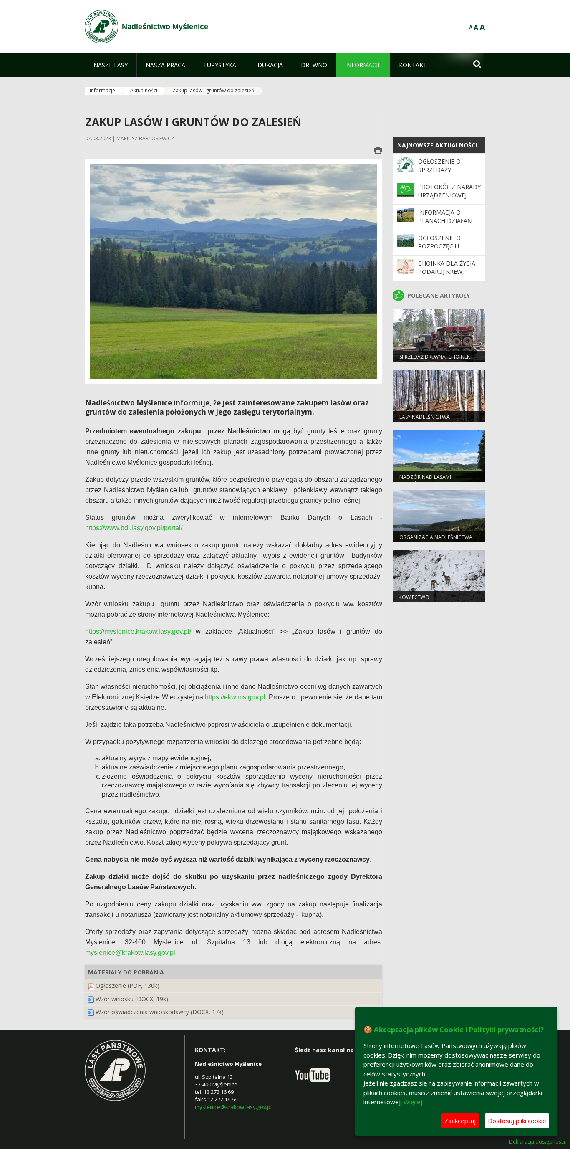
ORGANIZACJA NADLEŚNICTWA (435, 537)
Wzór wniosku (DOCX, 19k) (132, 999)
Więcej (413, 1102)
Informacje (102, 90)
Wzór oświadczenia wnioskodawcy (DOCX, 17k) (160, 1012)
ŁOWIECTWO (414, 597)
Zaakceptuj (460, 1120)
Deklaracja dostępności (537, 1142)
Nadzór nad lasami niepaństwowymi (425, 480)
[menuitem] (110, 65)
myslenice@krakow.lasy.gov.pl (233, 1107)
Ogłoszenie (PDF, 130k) (127, 986)
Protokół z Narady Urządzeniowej (449, 191)
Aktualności (143, 90)
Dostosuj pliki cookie (517, 1120)
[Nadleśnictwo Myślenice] (101, 26)
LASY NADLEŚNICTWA (424, 416)
